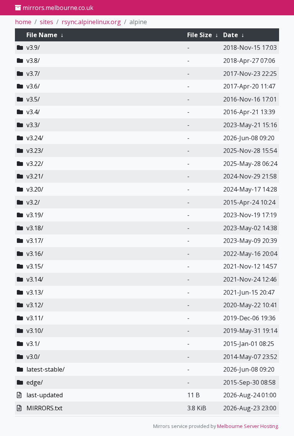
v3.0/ (33, 356)
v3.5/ (33, 99)
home (23, 22)
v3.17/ (34, 240)
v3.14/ (34, 279)
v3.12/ (34, 305)
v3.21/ (34, 176)
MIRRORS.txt (44, 408)
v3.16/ (34, 253)
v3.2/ (33, 202)
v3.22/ (34, 163)
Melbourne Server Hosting (247, 426)
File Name (41, 35)
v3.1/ (33, 343)
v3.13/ (34, 292)
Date (230, 35)
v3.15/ (34, 266)
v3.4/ (33, 112)
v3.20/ (34, 189)
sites (46, 22)
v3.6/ (33, 86)
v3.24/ (34, 138)
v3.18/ (34, 228)
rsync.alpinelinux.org (91, 22)
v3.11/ (34, 318)
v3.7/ (33, 73)
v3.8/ (33, 60)
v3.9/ (33, 47)
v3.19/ (34, 215)
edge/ (34, 382)
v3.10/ (34, 330)
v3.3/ (33, 125)
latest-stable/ (45, 369)
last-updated (44, 395)
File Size (199, 35)
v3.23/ (34, 150)
